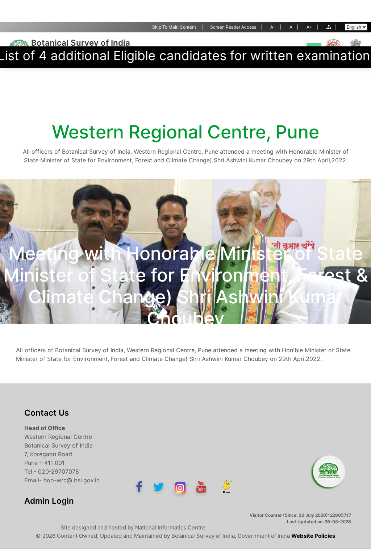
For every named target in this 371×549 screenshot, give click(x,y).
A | (293, 27)
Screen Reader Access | (236, 27)
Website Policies (313, 535)
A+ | (312, 27)
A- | (275, 27)
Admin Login (49, 501)
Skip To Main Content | (177, 27)
